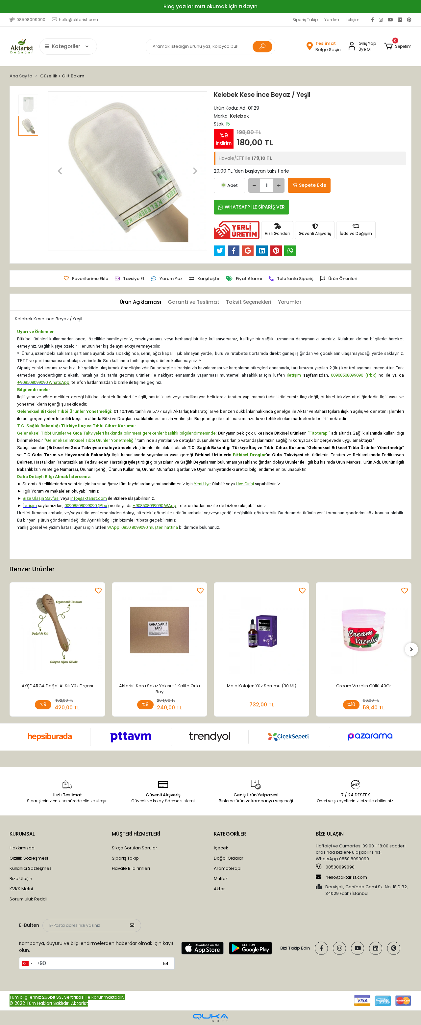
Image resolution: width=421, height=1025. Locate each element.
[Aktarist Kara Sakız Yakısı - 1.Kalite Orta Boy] (159, 632)
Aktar (219, 889)
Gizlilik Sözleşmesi (29, 858)
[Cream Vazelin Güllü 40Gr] (363, 632)
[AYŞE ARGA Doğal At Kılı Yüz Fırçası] (57, 632)
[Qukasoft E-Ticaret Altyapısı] (210, 1018)
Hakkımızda (22, 848)
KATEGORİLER (230, 833)
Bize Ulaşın (21, 878)
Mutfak (221, 878)
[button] (397, 46)
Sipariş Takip (305, 19)
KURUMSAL (22, 833)
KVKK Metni (21, 889)
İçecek (221, 848)
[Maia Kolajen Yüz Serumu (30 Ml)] (261, 632)
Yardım (331, 19)
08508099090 (340, 867)
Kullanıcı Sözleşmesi (31, 868)
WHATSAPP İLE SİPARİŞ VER (255, 207)
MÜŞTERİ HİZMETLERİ (136, 833)
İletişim (352, 19)
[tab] (140, 302)
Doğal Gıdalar (228, 858)
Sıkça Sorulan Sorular (134, 848)
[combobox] (27, 963)
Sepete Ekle (312, 185)
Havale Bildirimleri (131, 868)
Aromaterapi (227, 868)
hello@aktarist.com (346, 877)
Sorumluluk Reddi (28, 899)
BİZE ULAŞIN (330, 833)
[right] (411, 649)
